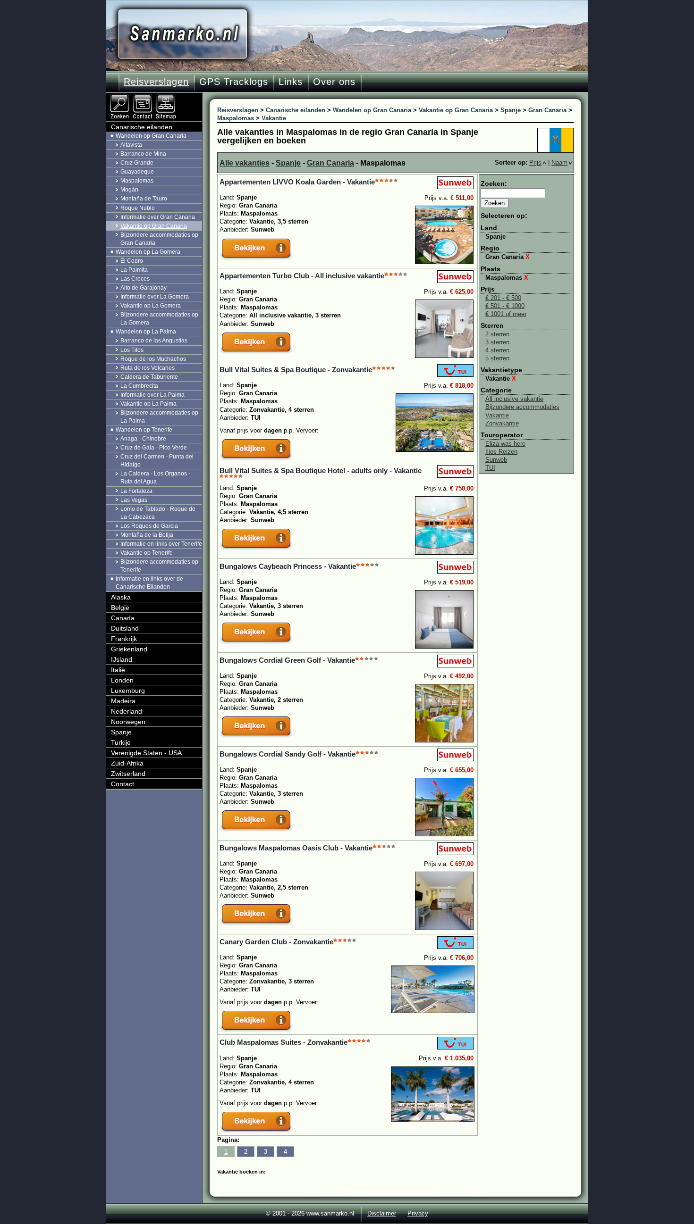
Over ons (334, 81)
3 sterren (497, 342)
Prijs (535, 162)
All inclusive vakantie (514, 398)
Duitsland (125, 628)
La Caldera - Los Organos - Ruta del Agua (155, 477)
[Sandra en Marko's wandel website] (182, 34)
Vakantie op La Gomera (150, 305)
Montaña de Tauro (143, 198)
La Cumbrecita (139, 386)
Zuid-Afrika (127, 763)
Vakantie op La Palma (148, 403)
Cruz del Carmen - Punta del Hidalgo (157, 460)
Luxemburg (128, 690)
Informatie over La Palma (152, 394)
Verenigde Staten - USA (146, 753)
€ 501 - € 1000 (505, 305)
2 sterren (497, 334)
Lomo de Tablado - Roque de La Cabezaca (157, 513)
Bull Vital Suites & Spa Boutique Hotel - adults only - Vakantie (321, 470)
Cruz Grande (136, 162)
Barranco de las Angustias (153, 340)
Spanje (288, 163)
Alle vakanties (245, 163)
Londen (122, 680)
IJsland (121, 659)
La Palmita (134, 269)
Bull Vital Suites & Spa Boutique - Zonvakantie (296, 369)
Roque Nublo (137, 208)
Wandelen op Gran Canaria (151, 136)
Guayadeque (137, 171)
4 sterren (497, 350)
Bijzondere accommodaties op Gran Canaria (159, 239)
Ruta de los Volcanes (147, 368)
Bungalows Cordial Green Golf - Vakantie (287, 660)
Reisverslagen (156, 81)
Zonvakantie (502, 423)
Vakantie (500, 378)
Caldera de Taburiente (149, 377)
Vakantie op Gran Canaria (153, 226)
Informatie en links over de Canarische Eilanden (149, 582)
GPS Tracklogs (233, 81)
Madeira (123, 701)
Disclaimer (381, 1213)
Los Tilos (132, 350)
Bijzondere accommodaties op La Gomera (159, 318)
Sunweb (496, 459)
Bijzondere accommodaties (522, 406)
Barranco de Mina (143, 153)
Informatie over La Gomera (154, 296)
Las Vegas (133, 500)
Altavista (131, 145)
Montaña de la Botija (146, 535)
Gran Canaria (330, 163)
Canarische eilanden (141, 127)
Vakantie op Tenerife (146, 553)
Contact (122, 784)
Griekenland (129, 649)
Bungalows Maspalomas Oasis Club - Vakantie (296, 847)
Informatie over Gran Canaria (157, 217)
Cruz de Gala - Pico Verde (153, 447)
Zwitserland (128, 773)
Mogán (129, 189)
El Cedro (131, 261)
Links (291, 81)
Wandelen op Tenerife (144, 429)
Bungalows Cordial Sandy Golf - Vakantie (287, 754)
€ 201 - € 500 (503, 297)
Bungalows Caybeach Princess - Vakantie (288, 566)
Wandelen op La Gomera (148, 252)
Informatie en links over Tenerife (161, 544)
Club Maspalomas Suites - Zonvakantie (283, 1042)
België (120, 607)
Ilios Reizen (501, 451)
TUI (490, 467)
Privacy (417, 1213)
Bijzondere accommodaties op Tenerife (159, 565)
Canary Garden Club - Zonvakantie (276, 941)
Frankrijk (124, 638)
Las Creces (135, 278)
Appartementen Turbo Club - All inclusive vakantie (302, 275)
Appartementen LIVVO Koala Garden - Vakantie (297, 181)
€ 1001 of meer (505, 313)
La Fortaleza (136, 491)
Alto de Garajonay (143, 287)
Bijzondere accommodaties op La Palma (159, 416)
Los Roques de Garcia (149, 526)
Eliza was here (505, 443)
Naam (559, 162)
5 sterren (497, 358)
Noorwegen (128, 721)
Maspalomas (506, 277)
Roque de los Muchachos (153, 359)
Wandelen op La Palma (146, 331)
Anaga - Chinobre (143, 438)
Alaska (121, 597)
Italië (118, 670)
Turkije (121, 742)
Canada (123, 618)
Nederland (126, 711)
